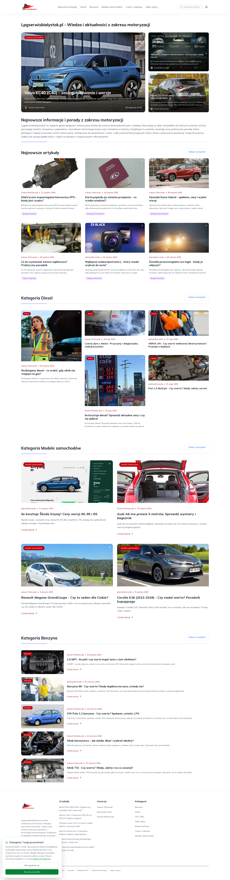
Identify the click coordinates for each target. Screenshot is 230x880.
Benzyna (94, 7)
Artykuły (64, 801)
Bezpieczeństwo (29, 214)
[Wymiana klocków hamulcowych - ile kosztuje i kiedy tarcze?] (178, 51)
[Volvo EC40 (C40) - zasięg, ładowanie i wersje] (83, 72)
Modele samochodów (112, 7)
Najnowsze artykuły (67, 7)
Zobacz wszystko (197, 151)
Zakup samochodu (158, 77)
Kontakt (71, 870)
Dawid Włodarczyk (29, 192)
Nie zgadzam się (32, 865)
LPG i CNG (139, 817)
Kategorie (141, 801)
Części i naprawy (134, 7)
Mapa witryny (115, 870)
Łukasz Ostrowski (93, 192)
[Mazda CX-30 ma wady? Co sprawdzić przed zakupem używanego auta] (178, 92)
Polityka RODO (82, 870)
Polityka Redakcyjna (99, 870)
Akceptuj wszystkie (32, 872)
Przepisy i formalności (95, 214)
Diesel (83, 7)
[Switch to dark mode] (206, 7)
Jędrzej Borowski (92, 257)
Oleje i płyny (152, 7)
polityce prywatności (42, 859)
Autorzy (101, 801)
